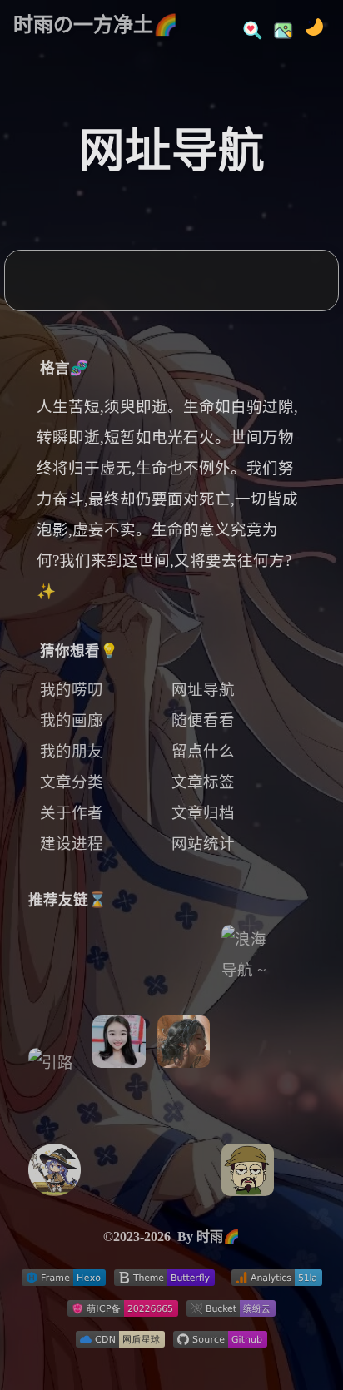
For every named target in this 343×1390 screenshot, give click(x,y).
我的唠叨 (71, 690)
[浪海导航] (247, 1002)
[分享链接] (319, 1265)
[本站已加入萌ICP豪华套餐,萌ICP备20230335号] (122, 1311)
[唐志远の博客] (183, 1047)
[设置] (319, 1229)
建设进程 (71, 844)
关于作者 (71, 813)
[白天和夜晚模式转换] (309, 25)
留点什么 (203, 751)
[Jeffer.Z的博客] (247, 1175)
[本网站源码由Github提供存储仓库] (220, 1342)
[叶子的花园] (183, 1145)
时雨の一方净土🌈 (95, 25)
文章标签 (203, 782)
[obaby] (118, 1047)
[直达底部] (319, 1337)
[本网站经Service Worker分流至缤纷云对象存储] (231, 1311)
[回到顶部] (319, 1301)
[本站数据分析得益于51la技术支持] (276, 1281)
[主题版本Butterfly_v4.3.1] (164, 1281)
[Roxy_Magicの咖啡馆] (54, 1175)
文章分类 (71, 782)
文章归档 (203, 813)
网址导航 (203, 690)
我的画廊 (71, 720)
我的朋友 (71, 751)
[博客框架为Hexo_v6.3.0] (64, 1281)
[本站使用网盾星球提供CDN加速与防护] (120, 1342)
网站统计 (203, 844)
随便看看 (203, 720)
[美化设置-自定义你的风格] (278, 25)
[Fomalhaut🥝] (54, 1063)
